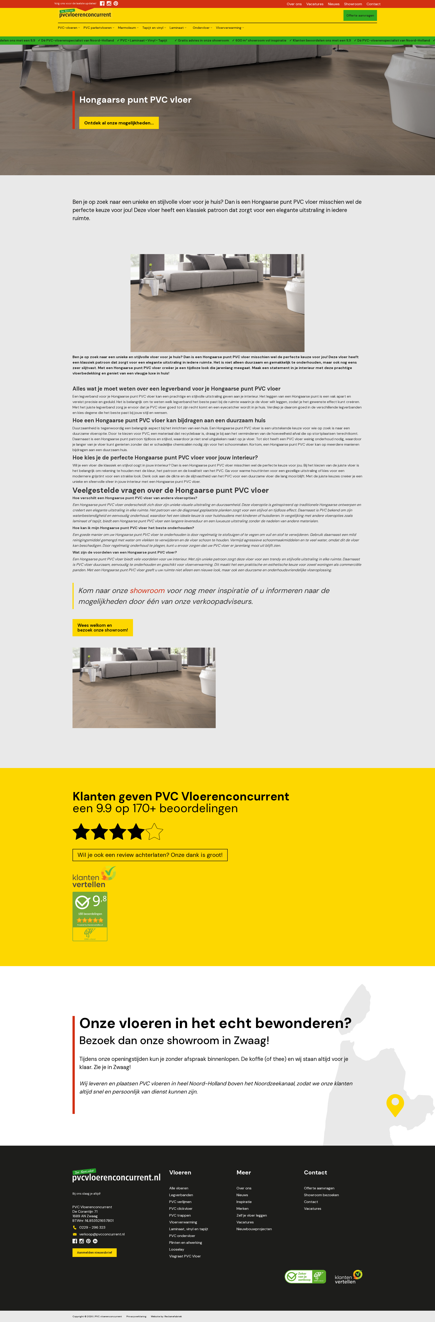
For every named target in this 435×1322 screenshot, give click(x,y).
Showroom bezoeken (321, 1195)
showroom (147, 590)
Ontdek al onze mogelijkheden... (119, 123)
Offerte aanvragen (319, 1188)
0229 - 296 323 (92, 1227)
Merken (243, 1208)
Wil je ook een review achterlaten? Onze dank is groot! (150, 855)
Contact (374, 4)
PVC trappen (180, 1215)
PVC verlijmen (180, 1202)
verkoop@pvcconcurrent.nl (102, 1234)
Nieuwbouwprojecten (254, 1229)
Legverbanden (181, 1195)
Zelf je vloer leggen (252, 1215)
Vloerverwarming (183, 1222)
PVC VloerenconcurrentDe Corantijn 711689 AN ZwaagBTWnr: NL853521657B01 (93, 1214)
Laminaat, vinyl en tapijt (188, 1229)
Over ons (294, 4)
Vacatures (315, 4)
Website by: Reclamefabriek (166, 1316)
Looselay (176, 1249)
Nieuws (334, 4)
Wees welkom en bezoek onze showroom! (102, 627)
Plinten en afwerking (185, 1242)
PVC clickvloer (181, 1208)
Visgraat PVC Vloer (185, 1256)
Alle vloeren (178, 1188)
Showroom (353, 4)
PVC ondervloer (182, 1236)
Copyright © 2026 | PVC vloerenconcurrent (97, 1316)
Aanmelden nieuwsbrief (94, 1252)
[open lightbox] (144, 688)
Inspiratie (244, 1202)
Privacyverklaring (136, 1316)
